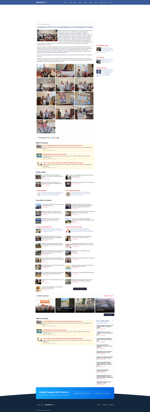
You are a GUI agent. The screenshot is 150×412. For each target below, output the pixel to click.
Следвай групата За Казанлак (102, 393)
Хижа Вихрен (48, 410)
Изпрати (109, 295)
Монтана (44, 410)
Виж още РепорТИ (108, 314)
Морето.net (41, 410)
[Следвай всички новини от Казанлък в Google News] (48, 137)
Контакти (111, 404)
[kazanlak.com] (49, 405)
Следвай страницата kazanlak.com (82, 393)
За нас (98, 404)
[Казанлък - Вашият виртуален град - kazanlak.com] (41, 2)
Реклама (104, 404)
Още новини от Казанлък (79, 288)
